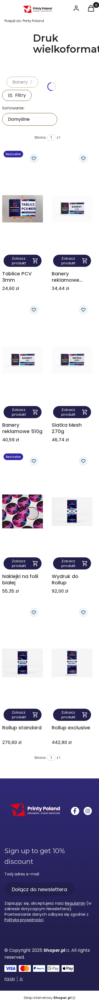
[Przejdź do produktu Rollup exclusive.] (72, 662)
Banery (22, 82)
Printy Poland (24, 20)
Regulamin (75, 903)
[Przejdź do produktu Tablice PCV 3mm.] (22, 208)
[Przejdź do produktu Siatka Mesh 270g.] (72, 360)
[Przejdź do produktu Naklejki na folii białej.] (22, 511)
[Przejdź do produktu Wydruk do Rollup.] (72, 511)
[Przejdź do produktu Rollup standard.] (22, 662)
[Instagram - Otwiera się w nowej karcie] (88, 811)
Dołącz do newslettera (39, 889)
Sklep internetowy (48, 997)
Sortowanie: (13, 108)
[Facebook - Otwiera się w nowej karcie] (75, 811)
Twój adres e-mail (21, 874)
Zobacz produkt (19, 261)
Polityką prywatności (23, 920)
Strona (40, 137)
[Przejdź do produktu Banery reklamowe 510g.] (22, 360)
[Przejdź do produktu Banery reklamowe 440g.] (72, 208)
